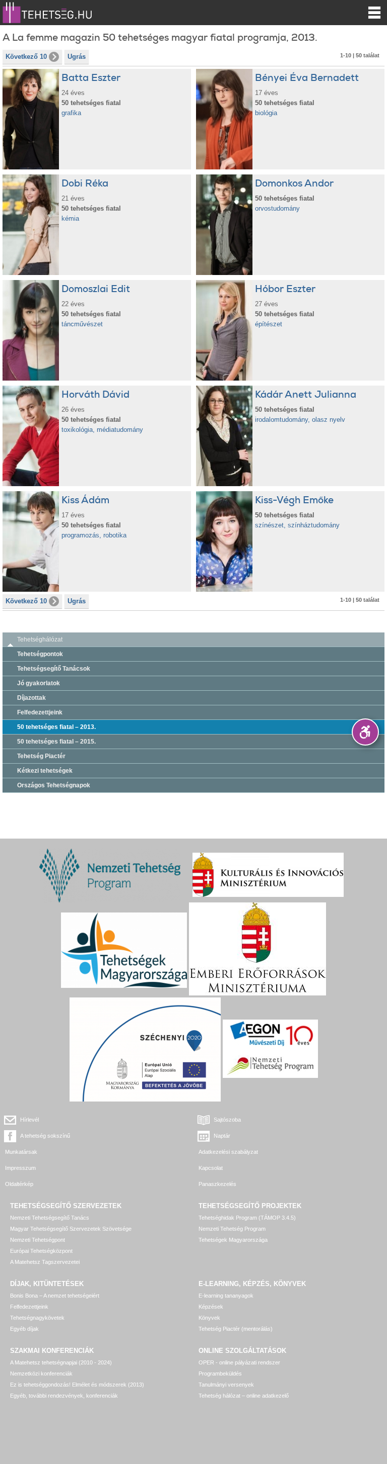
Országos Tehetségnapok (53, 785)
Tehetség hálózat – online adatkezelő (244, 1396)
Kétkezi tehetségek (45, 770)
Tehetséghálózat (39, 639)
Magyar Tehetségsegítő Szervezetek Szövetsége (71, 1229)
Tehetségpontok (40, 654)
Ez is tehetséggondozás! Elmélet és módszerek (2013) (77, 1385)
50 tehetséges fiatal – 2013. (56, 726)
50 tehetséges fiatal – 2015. (56, 741)
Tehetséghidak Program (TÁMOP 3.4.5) (247, 1218)
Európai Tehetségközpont (41, 1251)
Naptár (222, 1136)
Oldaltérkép (19, 1184)
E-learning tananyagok (226, 1296)
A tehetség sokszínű (45, 1136)
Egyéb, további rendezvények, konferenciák (64, 1396)
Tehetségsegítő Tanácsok (53, 668)
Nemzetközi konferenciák (41, 1373)
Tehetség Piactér (41, 756)
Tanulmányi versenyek (226, 1385)
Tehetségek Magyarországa (233, 1240)
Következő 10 (26, 56)
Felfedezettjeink (39, 712)
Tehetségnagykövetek (37, 1318)
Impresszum (20, 1168)
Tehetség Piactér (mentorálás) (236, 1329)
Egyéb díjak (24, 1329)
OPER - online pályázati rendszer (239, 1362)
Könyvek (209, 1318)
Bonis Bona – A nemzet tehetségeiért (54, 1296)
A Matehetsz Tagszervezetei (45, 1262)
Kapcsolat (211, 1168)
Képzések (211, 1307)
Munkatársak (21, 1152)
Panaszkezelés (217, 1184)
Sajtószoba (227, 1120)
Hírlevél (29, 1120)
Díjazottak (31, 697)
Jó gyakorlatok (38, 683)
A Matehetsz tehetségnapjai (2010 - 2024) (61, 1362)
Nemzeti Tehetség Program (232, 1229)
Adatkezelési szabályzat (228, 1152)
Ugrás (77, 56)
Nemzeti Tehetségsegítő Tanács (49, 1218)
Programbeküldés (220, 1373)
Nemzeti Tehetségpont (37, 1240)
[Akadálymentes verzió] (365, 732)
